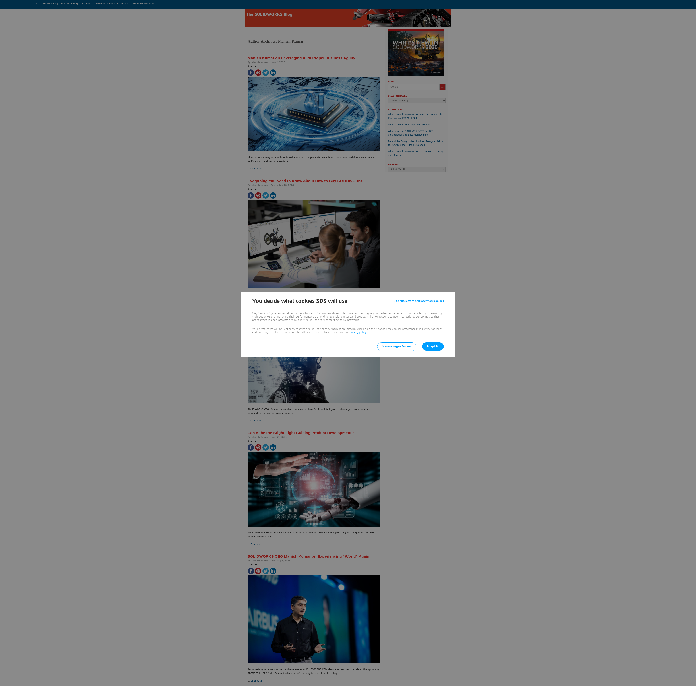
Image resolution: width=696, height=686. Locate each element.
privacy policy (357, 332)
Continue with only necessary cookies (420, 301)
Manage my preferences (397, 346)
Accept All (432, 346)
